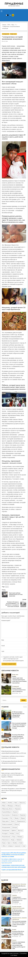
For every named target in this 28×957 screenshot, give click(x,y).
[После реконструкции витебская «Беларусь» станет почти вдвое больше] (6, 715)
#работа (14, 830)
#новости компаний (7, 824)
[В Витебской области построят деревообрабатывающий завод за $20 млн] (6, 737)
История (14, 929)
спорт (23, 846)
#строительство (6, 837)
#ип (11, 818)
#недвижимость (21, 821)
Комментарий (6, 620)
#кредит (23, 818)
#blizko (4, 803)
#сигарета (4, 833)
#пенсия (17, 824)
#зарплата (22, 815)
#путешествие (5, 830)
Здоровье (14, 895)
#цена (3, 843)
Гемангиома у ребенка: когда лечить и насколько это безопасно (19, 899)
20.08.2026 (15, 728)
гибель (4, 846)
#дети (7, 586)
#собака (12, 833)
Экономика (23, 884)
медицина (17, 846)
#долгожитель (6, 815)
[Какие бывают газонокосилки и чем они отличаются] (6, 690)
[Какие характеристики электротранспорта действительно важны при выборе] (6, 678)
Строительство (15, 919)
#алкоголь (22, 803)
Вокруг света (13, 34)
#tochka (10, 803)
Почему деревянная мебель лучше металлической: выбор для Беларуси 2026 (18, 945)
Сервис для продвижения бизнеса (12, 869)
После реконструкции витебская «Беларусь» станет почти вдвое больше (19, 714)
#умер (12, 840)
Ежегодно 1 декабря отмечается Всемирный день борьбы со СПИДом (12, 775)
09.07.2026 (15, 693)
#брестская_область (7, 809)
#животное (15, 815)
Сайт (2, 651)
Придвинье (14, 4)
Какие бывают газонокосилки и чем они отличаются (18, 689)
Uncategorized (5, 34)
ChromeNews (23, 953)
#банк (3, 806)
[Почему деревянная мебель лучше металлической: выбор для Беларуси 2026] (6, 944)
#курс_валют (5, 821)
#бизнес (17, 806)
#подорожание (6, 827)
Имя (2, 640)
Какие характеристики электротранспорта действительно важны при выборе (19, 680)
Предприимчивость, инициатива (19, 917)
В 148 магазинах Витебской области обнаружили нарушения (18, 912)
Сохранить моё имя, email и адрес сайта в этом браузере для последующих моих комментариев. (13, 658)
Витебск (15, 843)
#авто (15, 803)
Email (3, 645)
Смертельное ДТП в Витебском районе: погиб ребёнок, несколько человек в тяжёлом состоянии (13, 854)
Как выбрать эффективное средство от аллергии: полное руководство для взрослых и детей (12, 860)
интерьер (10, 846)
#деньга (15, 812)
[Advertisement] (20, 15)
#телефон (19, 837)
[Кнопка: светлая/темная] (7, 15)
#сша (13, 837)
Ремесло (14, 940)
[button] (1, 11)
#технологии (5, 840)
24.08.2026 (15, 892)
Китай (20, 843)
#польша (14, 827)
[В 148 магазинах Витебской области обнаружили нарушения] (6, 910)
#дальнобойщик (6, 812)
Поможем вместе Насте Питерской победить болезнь (13, 790)
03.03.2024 (5, 41)
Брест (9, 843)
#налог (13, 821)
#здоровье (5, 818)
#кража (16, 818)
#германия (17, 809)
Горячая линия (15, 908)
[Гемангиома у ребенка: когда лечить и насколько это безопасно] (6, 899)
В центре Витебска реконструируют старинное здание (18, 725)
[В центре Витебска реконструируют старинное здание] (6, 726)
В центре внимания (16, 906)
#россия (20, 830)
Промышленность (16, 884)
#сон (17, 833)
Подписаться (13, 15)
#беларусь (10, 806)
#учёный (19, 840)
